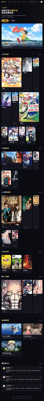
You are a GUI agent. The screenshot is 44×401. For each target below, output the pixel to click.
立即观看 (5, 20)
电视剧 (19, 1)
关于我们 (13, 396)
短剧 (23, 1)
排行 (26, 1)
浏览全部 (13, 20)
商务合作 (30, 396)
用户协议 (17, 396)
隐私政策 (22, 396)
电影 (15, 1)
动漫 (12, 1)
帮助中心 (26, 396)
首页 (9, 1)
